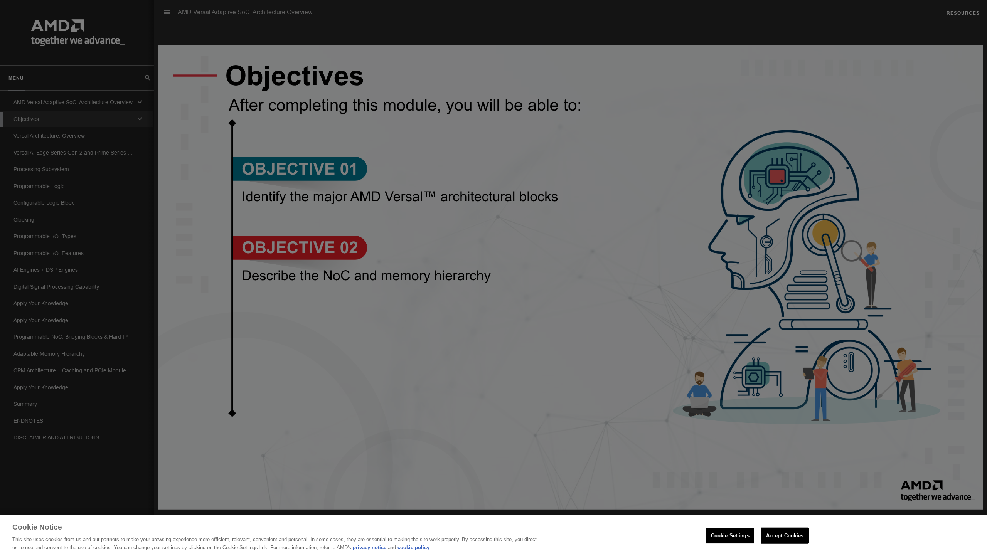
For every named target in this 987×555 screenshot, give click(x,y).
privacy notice (369, 547)
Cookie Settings (730, 535)
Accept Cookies (785, 535)
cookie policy (413, 547)
